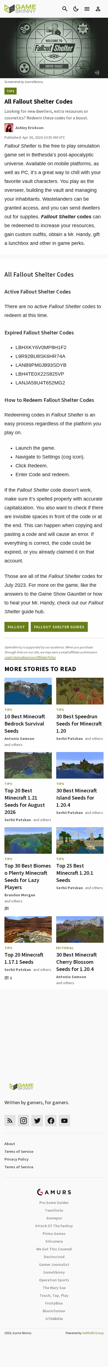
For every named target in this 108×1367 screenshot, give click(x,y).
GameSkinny (54, 1272)
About (9, 1143)
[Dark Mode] (75, 8)
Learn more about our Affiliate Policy (30, 657)
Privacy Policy (16, 1159)
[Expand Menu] (86, 8)
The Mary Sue (54, 1287)
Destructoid (54, 1256)
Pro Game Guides (54, 1202)
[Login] (98, 8)
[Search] (64, 8)
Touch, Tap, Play (54, 1295)
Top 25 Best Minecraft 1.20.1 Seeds (74, 872)
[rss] (10, 1120)
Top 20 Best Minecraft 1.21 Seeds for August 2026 (24, 801)
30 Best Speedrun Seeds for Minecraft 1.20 (79, 723)
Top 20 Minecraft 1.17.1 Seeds (23, 958)
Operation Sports (54, 1279)
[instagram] (23, 1120)
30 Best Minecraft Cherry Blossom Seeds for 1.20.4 (76, 961)
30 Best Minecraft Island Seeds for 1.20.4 (76, 797)
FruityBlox (54, 1303)
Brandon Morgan (19, 894)
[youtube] (64, 1120)
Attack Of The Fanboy (54, 1225)
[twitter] (37, 1120)
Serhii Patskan (69, 738)
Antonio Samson (19, 738)
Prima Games (54, 1233)
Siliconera (54, 1241)
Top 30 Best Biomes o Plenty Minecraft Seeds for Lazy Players (27, 876)
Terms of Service (18, 1151)
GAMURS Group (93, 1333)
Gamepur (54, 1218)
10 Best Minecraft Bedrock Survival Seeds (24, 723)
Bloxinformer (54, 1310)
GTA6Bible (54, 1318)
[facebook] (50, 1120)
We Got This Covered (54, 1248)
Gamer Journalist (54, 1264)
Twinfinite (54, 1210)
